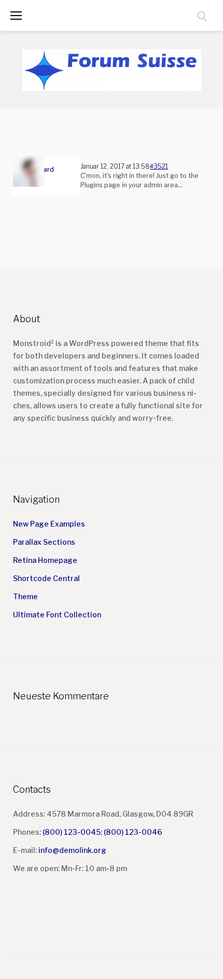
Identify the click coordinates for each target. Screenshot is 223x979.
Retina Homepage (45, 560)
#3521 (159, 166)
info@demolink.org (72, 850)
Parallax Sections (44, 541)
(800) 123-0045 (72, 832)
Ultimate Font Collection (57, 614)
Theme (25, 596)
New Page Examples (49, 523)
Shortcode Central (46, 578)
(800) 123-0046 (133, 832)
